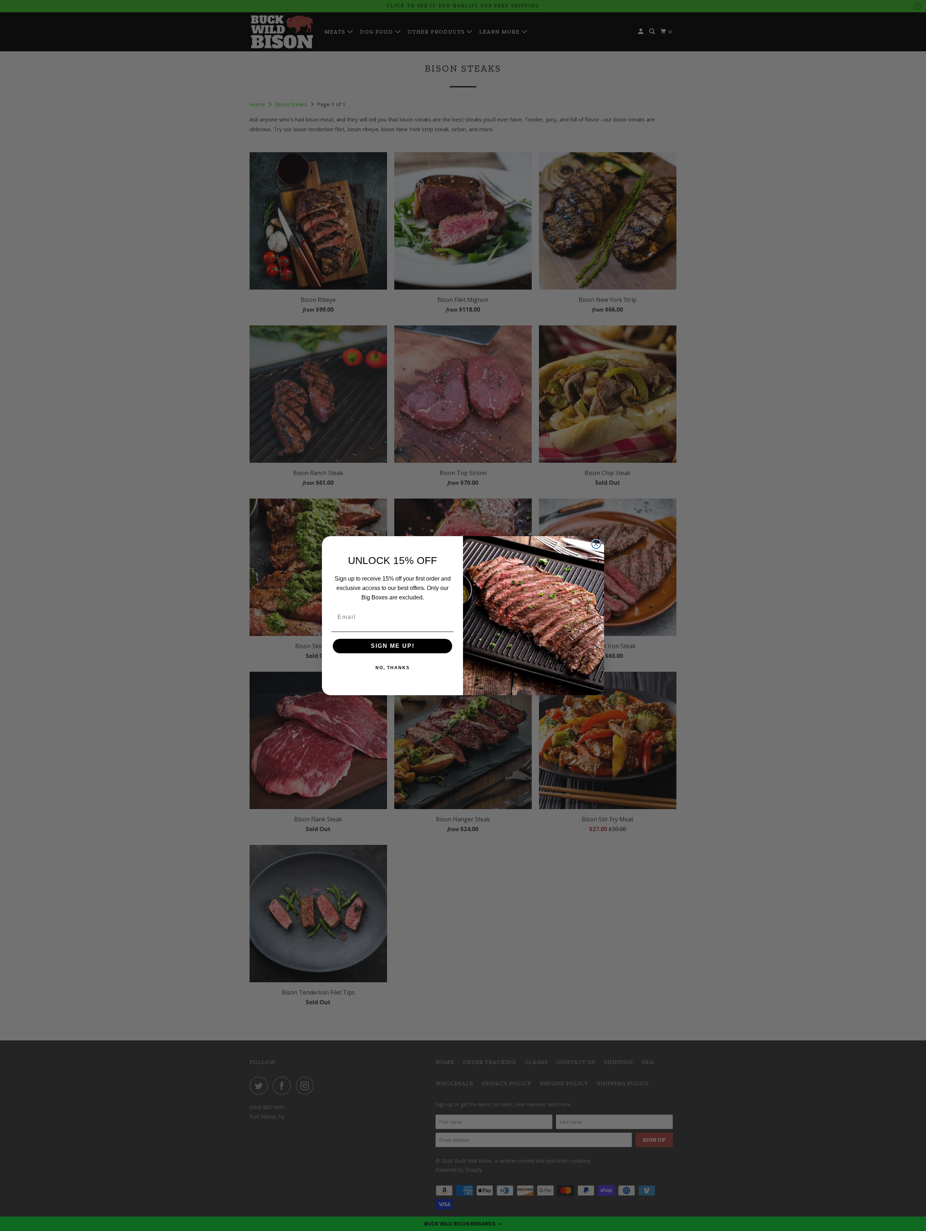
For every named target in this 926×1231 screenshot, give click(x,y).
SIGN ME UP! (393, 646)
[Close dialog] (596, 544)
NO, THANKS (392, 667)
